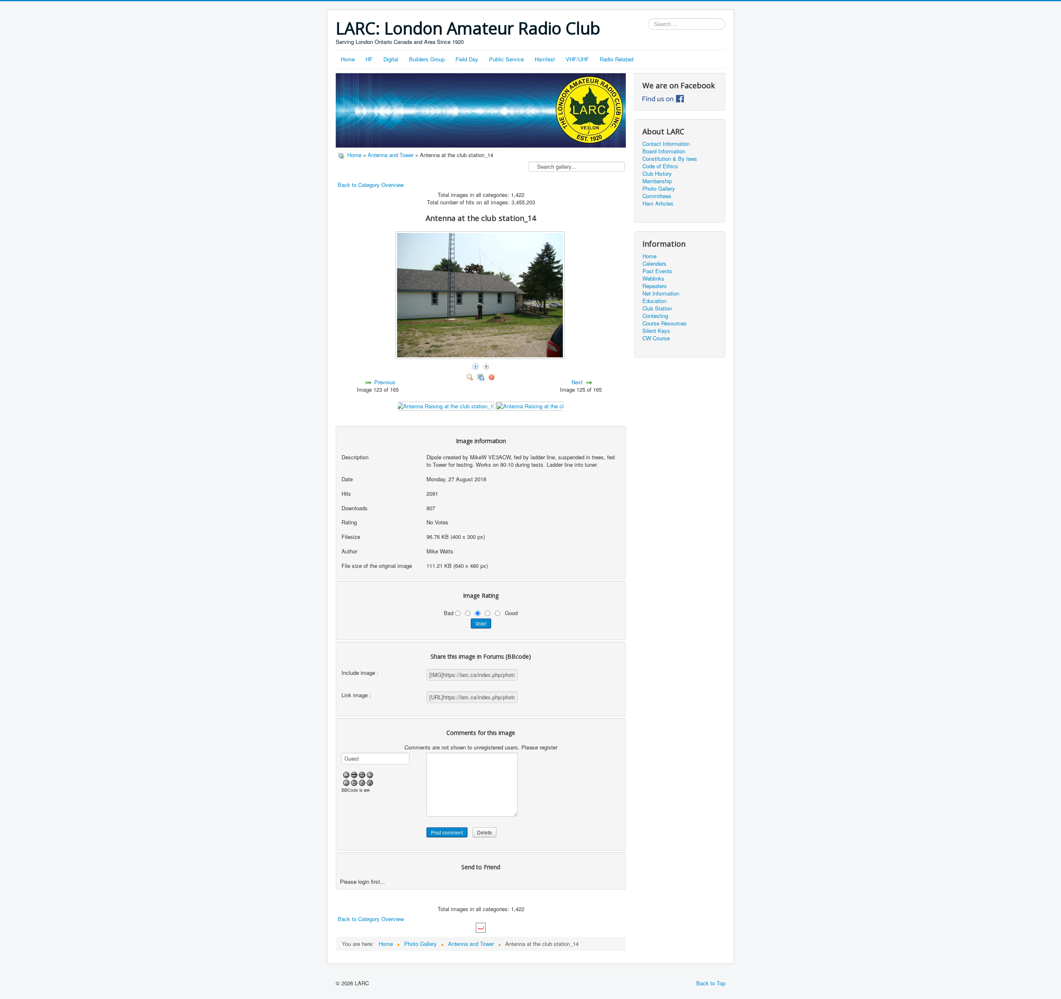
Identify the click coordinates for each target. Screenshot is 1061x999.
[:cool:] (354, 774)
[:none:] (346, 782)
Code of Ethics (660, 166)
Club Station (657, 308)
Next (577, 382)
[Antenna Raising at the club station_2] (545, 405)
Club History (657, 173)
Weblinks (653, 278)
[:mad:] (354, 782)
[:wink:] (370, 774)
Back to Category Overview (371, 185)
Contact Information (666, 144)
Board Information (663, 151)
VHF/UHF (577, 59)
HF (369, 59)
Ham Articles (657, 203)
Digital (390, 59)
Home (348, 59)
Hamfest (545, 59)
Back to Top (710, 983)
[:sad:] (362, 782)
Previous (384, 382)
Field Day (466, 59)
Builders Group (427, 59)
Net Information (660, 293)
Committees (656, 196)
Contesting (655, 316)
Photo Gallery (658, 188)
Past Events (657, 271)
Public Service (506, 59)
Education (654, 301)
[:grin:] (362, 774)
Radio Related (616, 59)
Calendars (654, 263)
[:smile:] (346, 774)
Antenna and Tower (391, 155)
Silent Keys (656, 331)
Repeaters (654, 286)
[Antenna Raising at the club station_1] (445, 405)
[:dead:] (370, 782)
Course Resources (664, 323)
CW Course (656, 338)
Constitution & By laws (669, 158)
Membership (657, 181)
